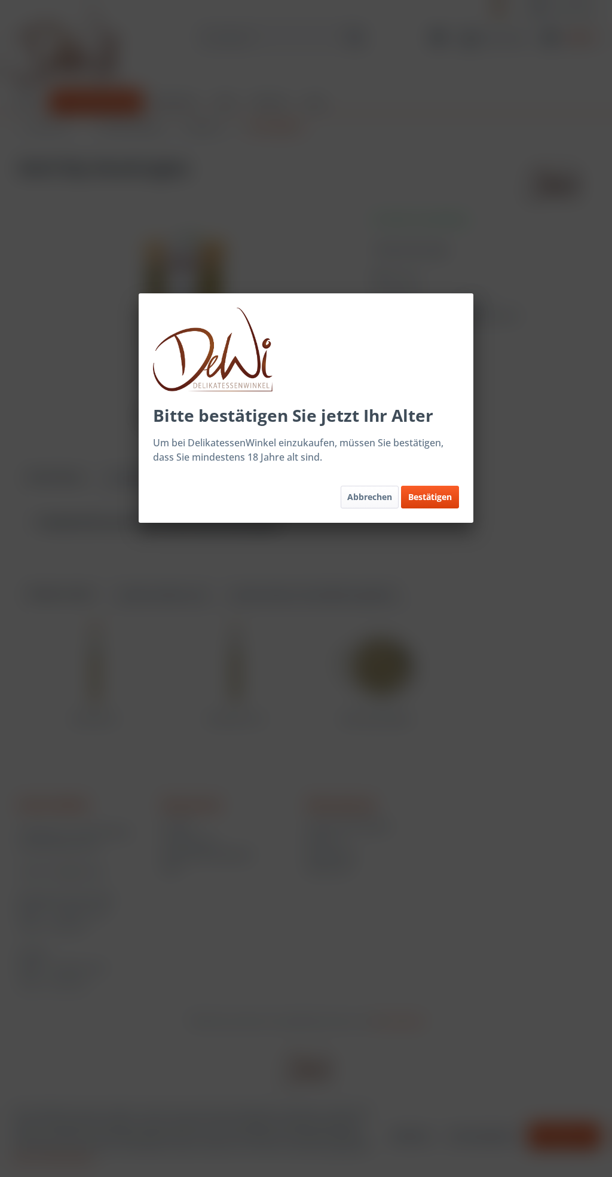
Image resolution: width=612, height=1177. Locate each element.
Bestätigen (430, 496)
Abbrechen (369, 496)
